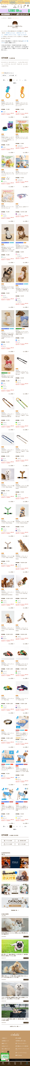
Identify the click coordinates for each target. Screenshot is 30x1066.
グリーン (5, 181)
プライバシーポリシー (21, 1043)
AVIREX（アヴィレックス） (10, 34)
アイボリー (19, 256)
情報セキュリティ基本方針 (22, 1046)
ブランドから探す (9, 844)
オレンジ (19, 382)
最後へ (15, 83)
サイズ (21, 1064)
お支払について (5, 1046)
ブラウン (5, 422)
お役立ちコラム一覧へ (14, 1026)
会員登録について (5, 1040)
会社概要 (19, 1038)
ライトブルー (20, 741)
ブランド (9, 1064)
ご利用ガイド (4, 1038)
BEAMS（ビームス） (10, 32)
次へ (26, 80)
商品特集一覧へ (14, 910)
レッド (18, 111)
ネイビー (19, 300)
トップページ (3, 18)
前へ (4, 80)
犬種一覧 (9, 18)
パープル (19, 214)
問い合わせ (19, 1055)
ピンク (4, 214)
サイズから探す (23, 844)
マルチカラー (20, 146)
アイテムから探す (9, 840)
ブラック (19, 380)
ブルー (4, 111)
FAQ (2, 1051)
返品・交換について (6, 1048)
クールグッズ (27, 1064)
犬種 (15, 1064)
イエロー (5, 388)
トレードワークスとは (21, 1052)
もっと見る (11, 117)
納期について (4, 1043)
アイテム (3, 1064)
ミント (4, 257)
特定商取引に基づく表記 (21, 1040)
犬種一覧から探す (23, 840)
